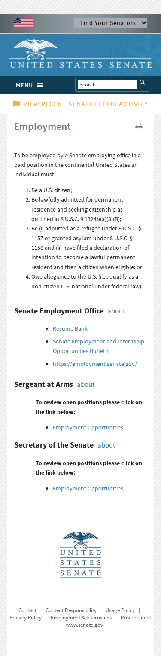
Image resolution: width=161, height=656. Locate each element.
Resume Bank (70, 328)
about (116, 311)
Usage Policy (120, 610)
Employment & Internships (81, 617)
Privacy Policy (25, 617)
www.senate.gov (84, 624)
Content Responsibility (71, 610)
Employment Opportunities (88, 427)
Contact (27, 610)
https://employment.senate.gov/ (95, 364)
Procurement (136, 617)
